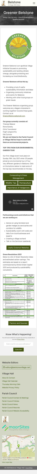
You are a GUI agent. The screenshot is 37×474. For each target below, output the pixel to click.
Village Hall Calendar (10, 381)
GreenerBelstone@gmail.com (14, 116)
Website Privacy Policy (10, 387)
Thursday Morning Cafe (11, 384)
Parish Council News (10, 404)
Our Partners (12, 17)
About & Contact (8, 378)
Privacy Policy (20, 339)
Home (5, 17)
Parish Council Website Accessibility (15, 411)
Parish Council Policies (10, 401)
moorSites (29, 468)
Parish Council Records (11, 408)
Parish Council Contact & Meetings (15, 398)
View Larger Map (7, 462)
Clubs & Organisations (25, 17)
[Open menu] (34, 3)
